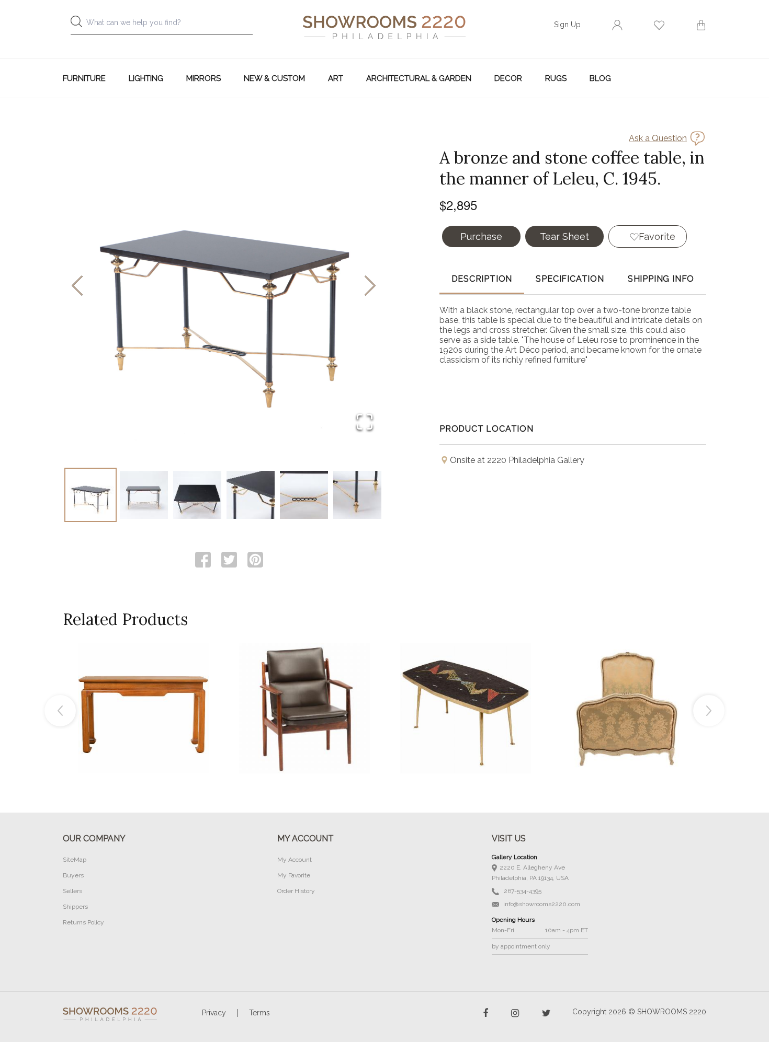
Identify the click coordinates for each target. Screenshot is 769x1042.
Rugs (556, 78)
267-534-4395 (521, 891)
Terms (259, 1013)
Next (709, 710)
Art (335, 78)
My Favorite (293, 875)
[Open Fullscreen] (364, 422)
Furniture (84, 78)
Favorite (657, 236)
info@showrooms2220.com (541, 904)
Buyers (73, 875)
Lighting (146, 78)
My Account (294, 859)
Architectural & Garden (418, 78)
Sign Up (567, 24)
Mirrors (203, 78)
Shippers (75, 906)
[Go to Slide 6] (357, 495)
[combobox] (170, 25)
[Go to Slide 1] (90, 495)
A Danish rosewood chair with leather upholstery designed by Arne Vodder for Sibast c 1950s (304, 684)
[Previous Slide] (77, 286)
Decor (508, 78)
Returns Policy (83, 922)
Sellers (72, 891)
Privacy (214, 1013)
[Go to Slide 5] (304, 495)
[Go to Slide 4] (250, 495)
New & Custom (274, 78)
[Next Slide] (370, 286)
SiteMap (74, 859)
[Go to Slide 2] (144, 495)
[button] (223, 286)
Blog (600, 78)
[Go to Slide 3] (197, 495)
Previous (60, 710)
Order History (296, 891)
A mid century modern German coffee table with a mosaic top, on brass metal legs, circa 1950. (465, 684)
